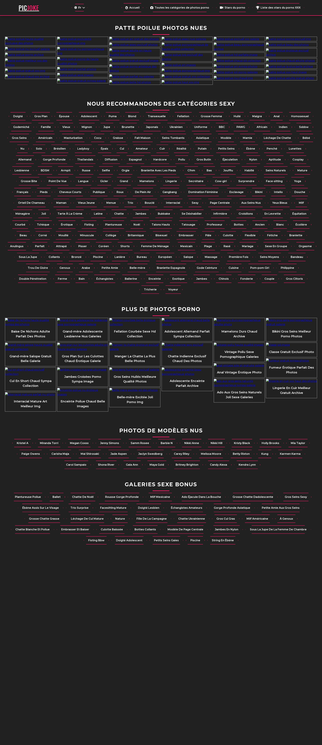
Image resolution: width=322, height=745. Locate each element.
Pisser (82, 246)
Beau (23, 235)
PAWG (240, 127)
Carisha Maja (60, 453)
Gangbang (170, 192)
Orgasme (305, 246)
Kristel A (22, 443)
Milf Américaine (257, 518)
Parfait (39, 246)
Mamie (247, 138)
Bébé (306, 138)
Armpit (65, 170)
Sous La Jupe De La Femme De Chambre (278, 529)
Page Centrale (220, 202)
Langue (83, 181)
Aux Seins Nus (251, 202)
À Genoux (286, 518)
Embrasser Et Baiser (75, 529)
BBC (222, 127)
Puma (113, 116)
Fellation (183, 116)
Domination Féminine (203, 192)
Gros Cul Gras (226, 518)
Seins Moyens (269, 257)
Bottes (239, 224)
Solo (39, 148)
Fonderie (246, 278)
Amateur (142, 148)
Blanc (280, 224)
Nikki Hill (216, 443)
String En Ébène (223, 540)
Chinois (224, 278)
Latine (98, 213)
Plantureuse (113, 224)
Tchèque (43, 224)
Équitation (299, 213)
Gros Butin (204, 159)
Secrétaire (196, 181)
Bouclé (149, 202)
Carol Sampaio (76, 464)
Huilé (237, 116)
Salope (188, 257)
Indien (283, 127)
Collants (54, 257)
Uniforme (200, 127)
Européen (165, 257)
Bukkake (164, 213)
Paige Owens (30, 453)
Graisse (118, 138)
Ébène (250, 148)
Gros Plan (40, 116)
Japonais (152, 127)
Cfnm (191, 170)
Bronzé (76, 257)
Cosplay (298, 159)
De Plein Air (143, 192)
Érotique (67, 224)
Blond (132, 116)
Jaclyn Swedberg (150, 453)
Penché (272, 148)
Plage (208, 246)
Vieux (66, 127)
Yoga (297, 181)
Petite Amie (110, 267)
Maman (61, 202)
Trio (130, 202)
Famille (46, 127)
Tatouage (188, 224)
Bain (82, 278)
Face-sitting (274, 181)
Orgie (125, 170)
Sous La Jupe (28, 257)
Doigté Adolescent (129, 540)
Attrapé (61, 246)
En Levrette (272, 213)
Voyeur (173, 289)
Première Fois (238, 257)
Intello (278, 192)
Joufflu (228, 170)
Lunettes (295, 148)
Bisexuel (161, 235)
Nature (120, 518)
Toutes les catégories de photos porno (182, 7)
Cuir (162, 148)
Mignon (87, 127)
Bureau (142, 257)
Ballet (56, 497)
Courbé (20, 224)
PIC (29, 7)
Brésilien (60, 148)
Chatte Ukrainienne (191, 518)
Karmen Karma (290, 453)
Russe (86, 170)
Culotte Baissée (112, 529)
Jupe (106, 127)
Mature (302, 170)
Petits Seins (226, 148)
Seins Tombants (173, 138)
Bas (209, 170)
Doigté (18, 116)
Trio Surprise (79, 507)
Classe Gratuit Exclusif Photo (291, 352)
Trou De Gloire (38, 267)
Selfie (106, 170)
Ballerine (131, 278)
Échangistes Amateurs (186, 507)
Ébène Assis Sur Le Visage (40, 507)
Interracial (173, 202)
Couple (269, 278)
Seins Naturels (276, 170)
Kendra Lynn (247, 464)
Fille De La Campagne (152, 518)
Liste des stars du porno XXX (281, 7)
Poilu (181, 159)
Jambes (140, 213)
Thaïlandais (85, 159)
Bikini (258, 192)
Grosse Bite (29, 181)
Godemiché (21, 127)
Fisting (89, 224)
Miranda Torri (49, 443)
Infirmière (220, 213)
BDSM (45, 170)
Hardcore (160, 159)
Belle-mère (137, 267)
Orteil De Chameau (31, 202)
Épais (104, 148)
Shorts (125, 246)
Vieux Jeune (86, 202)
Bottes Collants (145, 529)
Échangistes (104, 278)
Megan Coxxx (79, 443)
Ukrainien (176, 127)
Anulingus (16, 246)
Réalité (181, 148)
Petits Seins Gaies (166, 540)
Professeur (214, 224)
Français (22, 192)
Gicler (104, 181)
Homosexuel (300, 116)
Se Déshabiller (192, 213)
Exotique (178, 278)
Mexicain (186, 246)
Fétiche (272, 235)
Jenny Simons (109, 443)
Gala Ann (132, 464)
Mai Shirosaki (90, 453)
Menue (111, 202)
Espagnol (135, 159)
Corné (42, 235)
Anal (277, 116)
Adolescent (89, 116)
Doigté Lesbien (148, 507)
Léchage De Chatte (277, 138)
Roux (120, 192)
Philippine (287, 267)
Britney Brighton (187, 464)
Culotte (228, 235)
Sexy (195, 202)
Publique (99, 192)
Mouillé (63, 235)
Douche (299, 192)
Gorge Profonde (54, 159)
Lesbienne (22, 170)
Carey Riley (181, 453)
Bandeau (297, 257)
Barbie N (167, 443)
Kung (264, 453)
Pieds (44, 192)
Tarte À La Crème (70, 213)
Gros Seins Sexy (296, 497)
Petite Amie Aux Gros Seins (281, 507)
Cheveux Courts (70, 192)
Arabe (86, 267)
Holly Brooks (270, 443)
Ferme (62, 278)
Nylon (253, 159)
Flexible (250, 235)
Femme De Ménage (155, 246)
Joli (43, 213)
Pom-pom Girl (259, 267)
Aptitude (275, 159)
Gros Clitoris (294, 278)
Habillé (249, 170)
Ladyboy (83, 148)
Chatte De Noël (83, 497)
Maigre (257, 116)
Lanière (120, 257)
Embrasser (186, 235)
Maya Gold (157, 464)
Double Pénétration (32, 278)
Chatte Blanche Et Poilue (32, 529)
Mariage (247, 246)
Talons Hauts (161, 224)
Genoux (65, 267)
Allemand (24, 159)
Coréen (103, 246)
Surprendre (246, 181)
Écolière (301, 224)
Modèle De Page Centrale (185, 529)
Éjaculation (230, 159)
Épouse (64, 116)
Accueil (134, 7)
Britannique (136, 235)
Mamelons (147, 181)
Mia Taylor (298, 443)
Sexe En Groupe (276, 246)
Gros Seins (19, 138)
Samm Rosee (140, 443)
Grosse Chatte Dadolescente (253, 497)
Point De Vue (58, 181)
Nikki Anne (191, 443)
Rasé (227, 246)
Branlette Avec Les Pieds (158, 170)
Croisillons (246, 213)
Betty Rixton (241, 453)
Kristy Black (242, 443)
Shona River (106, 464)
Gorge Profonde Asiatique (232, 507)
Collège (110, 235)
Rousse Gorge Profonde (122, 497)
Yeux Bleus (279, 202)
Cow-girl (221, 181)
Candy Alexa (218, 464)
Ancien (260, 224)
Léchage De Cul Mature (87, 518)
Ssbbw (304, 127)
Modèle (226, 138)
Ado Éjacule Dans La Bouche (201, 497)
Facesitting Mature (113, 507)
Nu (22, 148)
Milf (301, 202)
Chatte (119, 213)
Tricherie (150, 289)
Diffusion (111, 159)
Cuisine (234, 267)
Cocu (97, 138)
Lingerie (171, 181)
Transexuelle (157, 116)
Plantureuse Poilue (28, 497)
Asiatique (202, 138)
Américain (45, 138)
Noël (136, 224)
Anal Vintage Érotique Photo (239, 372)
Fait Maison (142, 138)
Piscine (98, 257)
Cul (122, 148)
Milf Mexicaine (160, 497)
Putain (202, 148)
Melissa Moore (211, 453)
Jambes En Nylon (226, 529)
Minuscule (87, 235)
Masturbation (73, 138)
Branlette (295, 235)
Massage (211, 257)
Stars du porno (235, 7)
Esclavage (236, 192)
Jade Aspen (119, 453)
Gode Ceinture (207, 267)
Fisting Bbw (96, 540)
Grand (124, 181)
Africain (262, 127)
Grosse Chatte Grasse (44, 518)
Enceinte (155, 278)
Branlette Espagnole (171, 267)
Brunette (128, 127)
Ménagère (22, 213)
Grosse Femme (211, 116)
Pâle (208, 235)
